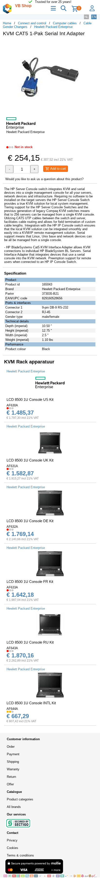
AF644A (12, 709)
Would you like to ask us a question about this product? (44, 179)
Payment (13, 754)
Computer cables (65, 23)
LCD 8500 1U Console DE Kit (30, 521)
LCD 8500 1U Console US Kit (30, 399)
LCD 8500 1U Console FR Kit (30, 581)
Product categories (20, 799)
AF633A (12, 587)
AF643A (12, 648)
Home (7, 23)
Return (11, 777)
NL (86, 17)
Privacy (12, 840)
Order (11, 746)
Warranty (13, 769)
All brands (14, 807)
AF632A (12, 527)
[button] (93, 45)
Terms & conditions (20, 855)
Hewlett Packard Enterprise (53, 27)
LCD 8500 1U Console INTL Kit (31, 703)
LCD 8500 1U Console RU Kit (30, 642)
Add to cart (57, 168)
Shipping (13, 762)
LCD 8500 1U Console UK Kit (30, 460)
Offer (10, 784)
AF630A (12, 405)
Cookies (12, 848)
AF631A (12, 466)
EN (94, 17)
